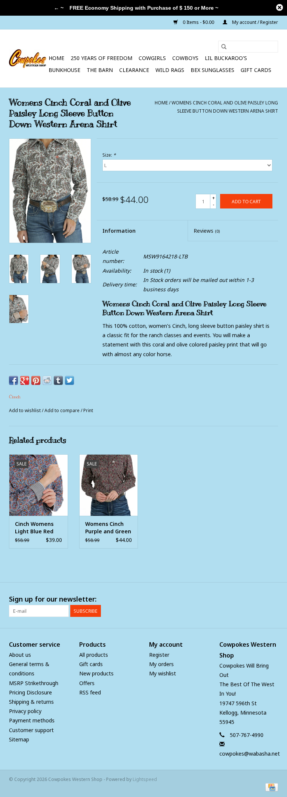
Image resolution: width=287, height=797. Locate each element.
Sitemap (19, 739)
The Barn (100, 69)
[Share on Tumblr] (58, 380)
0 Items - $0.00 (198, 22)
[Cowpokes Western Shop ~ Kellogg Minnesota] (27, 58)
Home (56, 58)
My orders (161, 664)
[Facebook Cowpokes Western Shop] (245, 599)
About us (20, 654)
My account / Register (254, 22)
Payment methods (32, 720)
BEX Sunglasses (212, 69)
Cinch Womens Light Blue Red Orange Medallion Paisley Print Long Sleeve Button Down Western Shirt (38, 527)
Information (119, 230)
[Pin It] (35, 380)
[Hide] (279, 7)
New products (96, 673)
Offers (87, 683)
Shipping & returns (31, 701)
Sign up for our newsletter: (52, 599)
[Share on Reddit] (47, 380)
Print (88, 410)
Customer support (31, 730)
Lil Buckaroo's (226, 58)
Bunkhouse (64, 69)
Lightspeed (145, 779)
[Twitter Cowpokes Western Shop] (259, 599)
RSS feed (90, 692)
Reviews (207, 230)
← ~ (59, 8)
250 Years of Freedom (101, 58)
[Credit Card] (270, 787)
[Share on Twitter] (69, 380)
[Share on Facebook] (13, 380)
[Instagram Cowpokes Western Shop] (272, 599)
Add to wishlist (25, 410)
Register (159, 654)
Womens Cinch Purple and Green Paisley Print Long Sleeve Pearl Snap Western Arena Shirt (108, 527)
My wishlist (162, 673)
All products (93, 654)
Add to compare (62, 410)
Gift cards (256, 69)
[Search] (223, 47)
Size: (109, 155)
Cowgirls (152, 58)
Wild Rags (169, 69)
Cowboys (185, 58)
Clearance (134, 69)
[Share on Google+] (24, 380)
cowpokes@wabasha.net (249, 753)
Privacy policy (25, 711)
